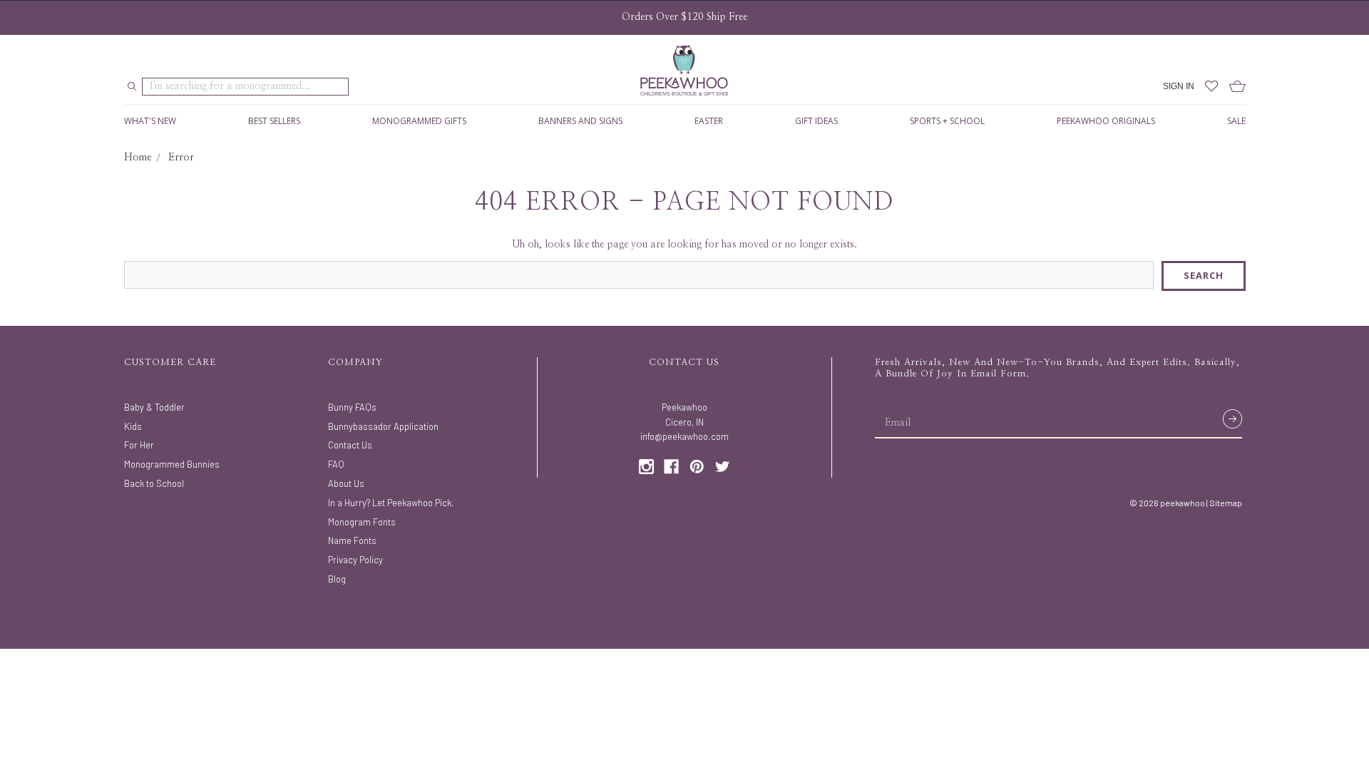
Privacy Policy (355, 559)
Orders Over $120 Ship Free (684, 17)
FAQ (336, 464)
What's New (150, 121)
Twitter (722, 466)
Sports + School (947, 121)
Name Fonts (352, 540)
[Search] (132, 87)
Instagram (646, 466)
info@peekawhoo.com (684, 436)
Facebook (671, 466)
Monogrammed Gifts (419, 121)
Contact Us (350, 445)
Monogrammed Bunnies (172, 464)
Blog (337, 579)
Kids (133, 426)
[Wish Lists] (1206, 87)
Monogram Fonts (362, 522)
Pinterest (696, 466)
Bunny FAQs (352, 407)
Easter (708, 121)
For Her (139, 445)
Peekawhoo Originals (1106, 121)
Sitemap (1225, 503)
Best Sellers (274, 121)
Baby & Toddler (154, 407)
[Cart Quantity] (1232, 87)
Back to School (154, 483)
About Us (346, 483)
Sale (1236, 121)
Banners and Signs (580, 121)
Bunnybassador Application (383, 426)
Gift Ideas (816, 121)
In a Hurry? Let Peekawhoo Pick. (391, 502)
